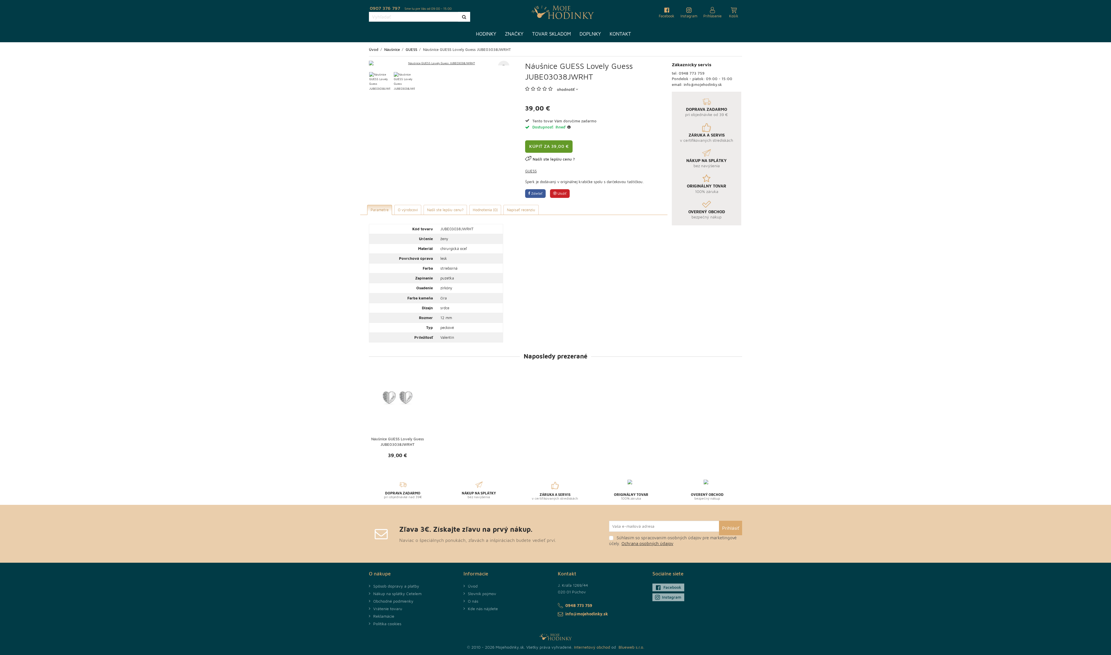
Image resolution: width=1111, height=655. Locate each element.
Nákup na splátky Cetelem (397, 593)
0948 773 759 (692, 73)
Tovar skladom (551, 34)
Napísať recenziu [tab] (521, 209)
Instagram (671, 597)
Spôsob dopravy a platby (396, 586)
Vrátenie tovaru (387, 608)
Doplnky (590, 34)
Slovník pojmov (482, 593)
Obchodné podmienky (393, 601)
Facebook (672, 587)
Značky (514, 34)
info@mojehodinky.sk (703, 84)
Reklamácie (383, 616)
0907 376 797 (385, 8)
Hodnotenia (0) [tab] (485, 209)
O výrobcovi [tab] (408, 209)
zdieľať (536, 193)
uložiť (561, 193)
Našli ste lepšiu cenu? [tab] (445, 209)
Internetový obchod (592, 647)
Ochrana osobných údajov (647, 543)
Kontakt (620, 34)
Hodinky (486, 34)
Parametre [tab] (380, 209)
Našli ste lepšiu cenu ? (554, 159)
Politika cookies (387, 623)
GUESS (531, 171)
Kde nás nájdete (483, 608)
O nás (473, 601)
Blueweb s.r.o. (631, 647)
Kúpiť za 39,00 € (549, 146)
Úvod (473, 586)
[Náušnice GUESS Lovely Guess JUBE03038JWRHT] (439, 63)
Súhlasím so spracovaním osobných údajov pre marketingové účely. (673, 540)
